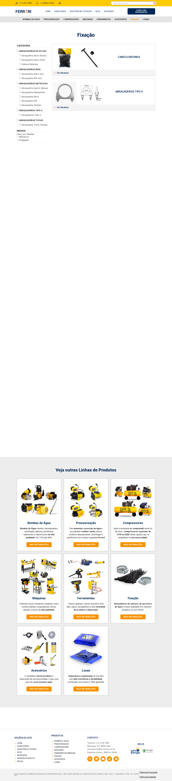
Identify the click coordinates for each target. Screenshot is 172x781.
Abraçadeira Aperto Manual (35, 88)
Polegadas (23, 140)
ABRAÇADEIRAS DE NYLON (32, 51)
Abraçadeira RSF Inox (32, 78)
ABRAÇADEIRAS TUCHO (31, 120)
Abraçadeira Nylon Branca (34, 55)
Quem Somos (60, 11)
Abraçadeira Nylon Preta (33, 60)
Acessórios (121, 19)
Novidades (109, 11)
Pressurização (52, 19)
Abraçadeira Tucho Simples (35, 125)
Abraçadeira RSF (29, 101)
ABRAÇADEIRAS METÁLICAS (33, 83)
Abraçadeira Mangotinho (33, 92)
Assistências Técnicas (81, 11)
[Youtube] (103, 759)
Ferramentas (104, 19)
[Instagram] (90, 759)
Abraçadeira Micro (30, 96)
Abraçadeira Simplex (31, 105)
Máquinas (88, 19)
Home (47, 11)
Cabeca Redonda (30, 64)
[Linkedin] (96, 759)
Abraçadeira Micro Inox (33, 74)
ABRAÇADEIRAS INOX (30, 69)
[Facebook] (116, 759)
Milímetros (23, 137)
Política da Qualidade (148, 777)
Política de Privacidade (148, 772)
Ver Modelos (63, 73)
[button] (103, 73)
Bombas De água (31, 19)
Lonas (146, 19)
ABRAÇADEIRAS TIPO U (30, 110)
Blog (98, 11)
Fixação (135, 19)
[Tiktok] (109, 759)
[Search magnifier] (154, 3)
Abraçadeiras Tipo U (31, 115)
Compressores (71, 19)
